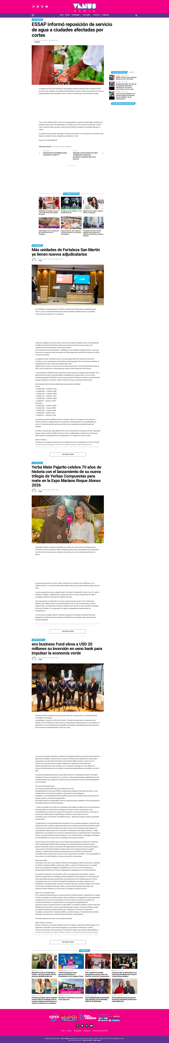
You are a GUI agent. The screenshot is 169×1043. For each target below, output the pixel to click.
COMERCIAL (105, 15)
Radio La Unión (87, 1040)
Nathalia (37, 42)
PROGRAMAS (75, 15)
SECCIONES (86, 15)
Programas (78, 1031)
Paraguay (69, 146)
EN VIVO (67, 15)
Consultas (87, 1031)
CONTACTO (96, 15)
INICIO (62, 15)
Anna (40, 260)
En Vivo (69, 1031)
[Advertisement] (71, 108)
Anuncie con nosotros (100, 1031)
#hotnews (56, 146)
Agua (62, 146)
